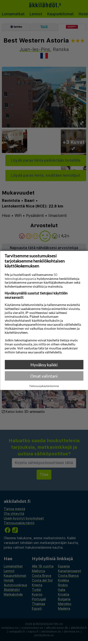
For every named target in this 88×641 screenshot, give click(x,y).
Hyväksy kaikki (44, 364)
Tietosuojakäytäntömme (44, 386)
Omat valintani (44, 376)
